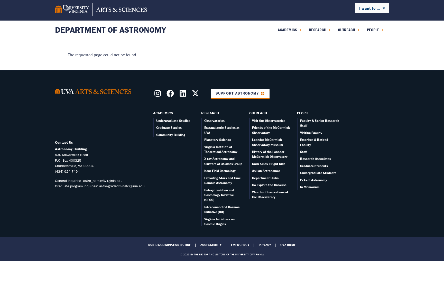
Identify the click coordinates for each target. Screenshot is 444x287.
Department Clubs (265, 178)
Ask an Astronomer (266, 171)
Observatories (214, 120)
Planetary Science (217, 139)
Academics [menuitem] (286, 31)
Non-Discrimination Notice (169, 245)
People (303, 113)
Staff (303, 152)
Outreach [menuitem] (345, 31)
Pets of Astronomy (313, 180)
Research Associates (315, 158)
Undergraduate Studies (173, 120)
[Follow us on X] (196, 94)
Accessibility (210, 245)
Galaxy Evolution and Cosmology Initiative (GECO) (219, 195)
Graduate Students (314, 166)
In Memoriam (310, 187)
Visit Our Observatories (268, 120)
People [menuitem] (372, 31)
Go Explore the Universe (269, 185)
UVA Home (288, 245)
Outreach (258, 113)
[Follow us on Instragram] (158, 94)
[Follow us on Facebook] (171, 94)
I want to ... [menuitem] (367, 9)
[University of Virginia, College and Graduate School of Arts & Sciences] (101, 10)
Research (210, 113)
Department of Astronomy (110, 30)
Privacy (265, 245)
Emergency (240, 245)
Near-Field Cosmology (220, 171)
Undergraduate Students (318, 173)
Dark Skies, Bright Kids (268, 164)
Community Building (170, 135)
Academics (163, 113)
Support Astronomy (237, 93)
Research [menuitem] (316, 31)
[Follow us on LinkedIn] (184, 94)
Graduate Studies (169, 127)
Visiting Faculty (311, 133)
